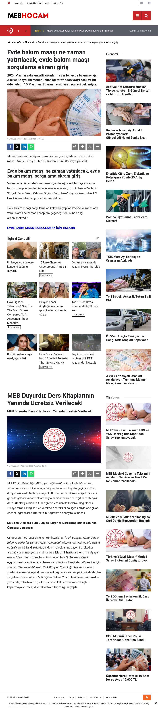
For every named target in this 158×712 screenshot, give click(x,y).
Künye (71, 697)
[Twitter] (17, 147)
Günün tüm (140, 30)
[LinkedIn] (24, 147)
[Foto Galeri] (149, 3)
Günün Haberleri (34, 3)
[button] (82, 147)
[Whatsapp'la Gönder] (31, 147)
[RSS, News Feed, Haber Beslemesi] (147, 698)
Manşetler (19, 3)
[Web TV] (141, 3)
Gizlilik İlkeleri (95, 697)
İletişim (81, 697)
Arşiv (47, 3)
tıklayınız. (89, 706)
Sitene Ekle (58, 3)
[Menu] (137, 16)
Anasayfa (16, 42)
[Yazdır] (75, 147)
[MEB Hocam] (28, 15)
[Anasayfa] (9, 3)
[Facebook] (10, 147)
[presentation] (18, 31)
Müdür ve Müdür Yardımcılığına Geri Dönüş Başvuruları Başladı (80, 30)
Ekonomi (29, 42)
